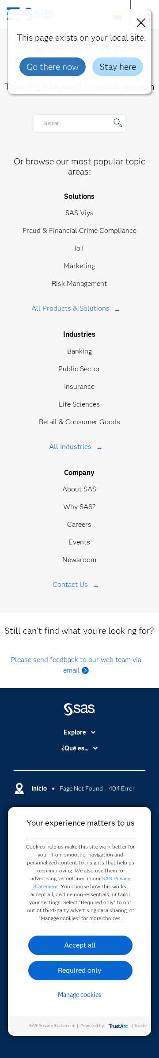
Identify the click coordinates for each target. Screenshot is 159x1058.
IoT (79, 248)
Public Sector (79, 369)
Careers (79, 524)
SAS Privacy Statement (52, 1025)
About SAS (79, 489)
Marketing (79, 266)
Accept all (80, 945)
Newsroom (79, 560)
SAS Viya (79, 213)
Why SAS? (79, 506)
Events (79, 542)
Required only (80, 970)
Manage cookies (80, 995)
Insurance (79, 386)
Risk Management (79, 283)
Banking (79, 351)
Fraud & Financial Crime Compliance (79, 230)
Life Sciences (79, 404)
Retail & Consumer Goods (79, 422)
